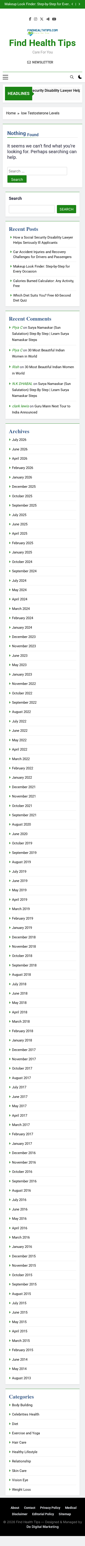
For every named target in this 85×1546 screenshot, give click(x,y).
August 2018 (21, 975)
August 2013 (21, 1378)
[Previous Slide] (72, 4)
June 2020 (19, 834)
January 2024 (22, 628)
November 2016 (24, 1162)
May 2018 (19, 1003)
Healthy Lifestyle (24, 1452)
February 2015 (22, 1350)
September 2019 (24, 853)
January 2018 (22, 1040)
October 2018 (22, 956)
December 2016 (24, 1153)
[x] (42, 19)
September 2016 (24, 1181)
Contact (29, 1508)
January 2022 (22, 777)
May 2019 (19, 890)
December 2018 (24, 937)
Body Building (22, 1405)
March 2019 (21, 909)
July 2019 (19, 872)
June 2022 (19, 731)
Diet (15, 1424)
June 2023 (19, 656)
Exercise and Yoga (26, 1433)
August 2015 (21, 1294)
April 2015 (19, 1331)
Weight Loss (21, 1490)
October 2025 (22, 496)
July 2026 (19, 440)
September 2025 (24, 505)
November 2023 (24, 646)
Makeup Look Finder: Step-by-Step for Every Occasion (37, 4)
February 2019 (22, 918)
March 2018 (21, 1021)
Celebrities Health (25, 1414)
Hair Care (19, 1442)
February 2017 (22, 1134)
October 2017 (22, 1068)
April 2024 (19, 599)
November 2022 (24, 684)
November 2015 (24, 1265)
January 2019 (22, 928)
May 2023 (19, 665)
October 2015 (22, 1275)
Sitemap (65, 1514)
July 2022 (19, 721)
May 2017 (19, 1106)
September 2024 (24, 571)
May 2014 (19, 1369)
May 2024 (19, 590)
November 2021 (24, 796)
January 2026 (22, 477)
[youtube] (54, 19)
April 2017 (19, 1116)
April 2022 (19, 749)
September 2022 (24, 703)
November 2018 (24, 947)
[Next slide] (79, 4)
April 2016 (19, 1228)
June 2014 (19, 1360)
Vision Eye (20, 1480)
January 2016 (22, 1247)
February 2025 (22, 543)
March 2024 (21, 609)
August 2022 (21, 712)
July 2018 (19, 984)
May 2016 (19, 1219)
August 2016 (21, 1190)
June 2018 (19, 993)
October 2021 (22, 806)
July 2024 (19, 581)
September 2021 (24, 815)
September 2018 (24, 965)
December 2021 (24, 787)
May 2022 (19, 740)
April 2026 (19, 459)
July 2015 (19, 1303)
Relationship (21, 1461)
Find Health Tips (42, 43)
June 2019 (19, 881)
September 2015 (24, 1284)
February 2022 (22, 768)
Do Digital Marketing (43, 1527)
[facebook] (30, 19)
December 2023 (24, 637)
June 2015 (19, 1312)
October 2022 (22, 693)
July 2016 (19, 1200)
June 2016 (19, 1209)
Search (15, 198)
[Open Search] (72, 77)
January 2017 (22, 1144)
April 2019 (19, 900)
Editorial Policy (43, 1514)
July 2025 (19, 515)
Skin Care (19, 1471)
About (15, 1508)
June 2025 (19, 524)
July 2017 (19, 1087)
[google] (48, 19)
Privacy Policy (50, 1508)
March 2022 (21, 759)
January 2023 (22, 674)
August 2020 (21, 824)
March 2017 (21, 1125)
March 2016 (21, 1237)
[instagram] (36, 19)
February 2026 (22, 468)
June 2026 (19, 449)
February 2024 (22, 618)
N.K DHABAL (22, 384)
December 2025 (24, 487)
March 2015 (21, 1341)
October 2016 (22, 1172)
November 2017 (24, 1059)
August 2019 (21, 862)
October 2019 (22, 843)
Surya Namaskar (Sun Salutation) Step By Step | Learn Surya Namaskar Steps (40, 334)
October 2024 (22, 562)
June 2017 (19, 1097)
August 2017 (21, 1078)
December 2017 (24, 1050)
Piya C (17, 327)
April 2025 (19, 533)
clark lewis (20, 406)
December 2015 (24, 1256)
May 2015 (19, 1322)
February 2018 (22, 1031)
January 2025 (22, 552)
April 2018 (19, 1012)
